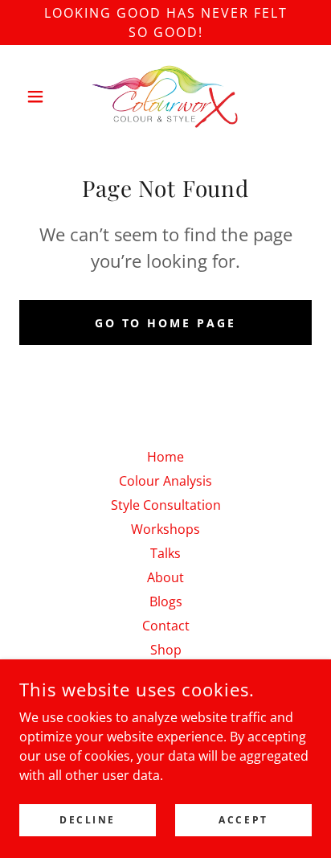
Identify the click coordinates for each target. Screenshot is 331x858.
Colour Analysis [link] (165, 481)
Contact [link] (166, 625)
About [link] (165, 577)
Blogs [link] (165, 601)
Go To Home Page (166, 322)
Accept (243, 820)
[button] (41, 96)
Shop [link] (166, 650)
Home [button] (165, 457)
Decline (87, 820)
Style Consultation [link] (166, 505)
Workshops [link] (165, 529)
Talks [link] (165, 553)
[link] (165, 96)
